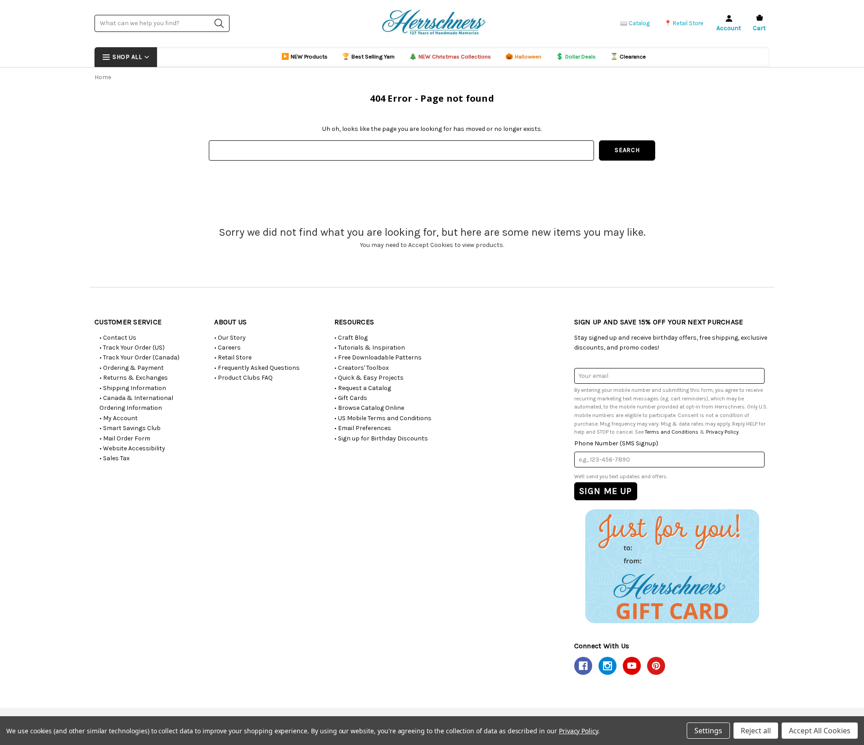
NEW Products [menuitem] (304, 56)
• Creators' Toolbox (361, 368)
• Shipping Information (132, 388)
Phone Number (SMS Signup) (616, 443)
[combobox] (162, 23)
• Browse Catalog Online (369, 408)
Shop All (127, 57)
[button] (672, 565)
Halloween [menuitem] (523, 56)
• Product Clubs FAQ (243, 377)
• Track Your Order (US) (132, 347)
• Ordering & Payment (131, 368)
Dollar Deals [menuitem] (576, 56)
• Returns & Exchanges (133, 377)
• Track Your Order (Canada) (139, 357)
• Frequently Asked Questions (257, 368)
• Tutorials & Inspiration (369, 347)
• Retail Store (233, 357)
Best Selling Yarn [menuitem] (368, 56)
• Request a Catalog (362, 388)
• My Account (118, 418)
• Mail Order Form (124, 438)
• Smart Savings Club (130, 428)
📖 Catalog (635, 23)
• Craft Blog (351, 337)
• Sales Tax (114, 458)
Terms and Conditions (671, 432)
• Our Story (230, 337)
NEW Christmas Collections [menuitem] (450, 56)
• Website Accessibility (132, 448)
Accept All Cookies (819, 731)
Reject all (756, 731)
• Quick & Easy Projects (369, 377)
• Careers (227, 347)
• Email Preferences (362, 428)
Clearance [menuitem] (628, 56)
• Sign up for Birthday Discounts (381, 438)
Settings (708, 731)
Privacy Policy (722, 432)
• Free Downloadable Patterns (378, 357)
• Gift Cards (350, 398)
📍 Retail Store (683, 23)
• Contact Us (117, 337)
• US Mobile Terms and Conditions (383, 418)
